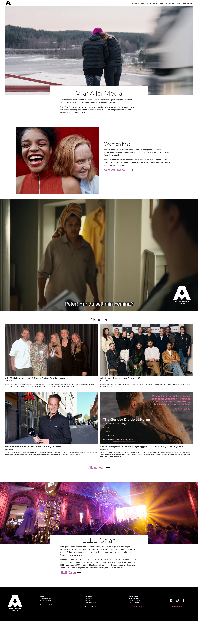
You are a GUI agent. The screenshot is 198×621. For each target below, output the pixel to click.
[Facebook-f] (183, 600)
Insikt (155, 4)
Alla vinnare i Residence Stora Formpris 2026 (120, 378)
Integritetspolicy (177, 606)
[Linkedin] (171, 600)
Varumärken (134, 4)
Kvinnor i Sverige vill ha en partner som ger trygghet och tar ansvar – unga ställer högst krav (141, 446)
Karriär (160, 4)
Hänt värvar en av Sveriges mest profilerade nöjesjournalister (33, 446)
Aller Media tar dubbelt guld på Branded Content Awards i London (35, 378)
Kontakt (186, 4)
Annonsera (145, 4)
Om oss (178, 4)
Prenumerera (169, 4)
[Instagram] (177, 600)
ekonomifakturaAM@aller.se (137, 607)
